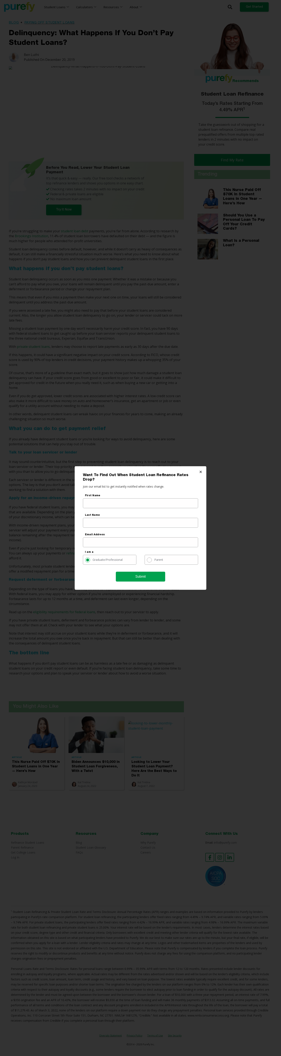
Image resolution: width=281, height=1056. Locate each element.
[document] (140, 528)
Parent (158, 560)
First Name (92, 495)
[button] (200, 471)
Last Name (92, 515)
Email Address (95, 534)
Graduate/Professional (108, 560)
